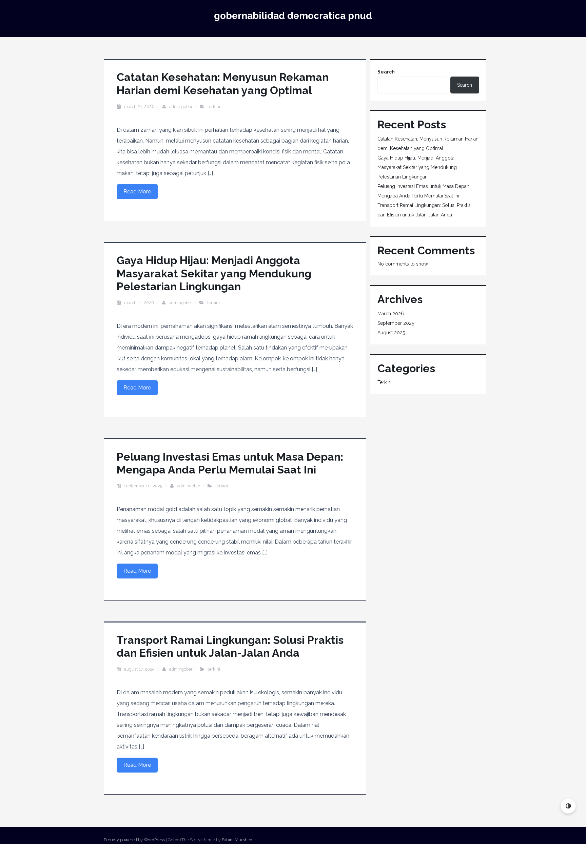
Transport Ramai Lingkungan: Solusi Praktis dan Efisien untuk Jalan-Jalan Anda (230, 646)
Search (386, 72)
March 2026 (390, 313)
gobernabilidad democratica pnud (293, 15)
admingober (181, 106)
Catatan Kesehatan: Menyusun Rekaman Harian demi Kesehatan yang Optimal (223, 83)
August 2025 (391, 332)
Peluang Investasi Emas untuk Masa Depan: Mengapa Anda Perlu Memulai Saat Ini (230, 463)
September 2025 (395, 323)
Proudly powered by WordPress (134, 839)
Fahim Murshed (237, 839)
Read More (137, 191)
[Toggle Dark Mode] (568, 806)
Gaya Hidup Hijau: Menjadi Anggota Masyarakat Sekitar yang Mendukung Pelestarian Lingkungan (214, 273)
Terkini (214, 106)
